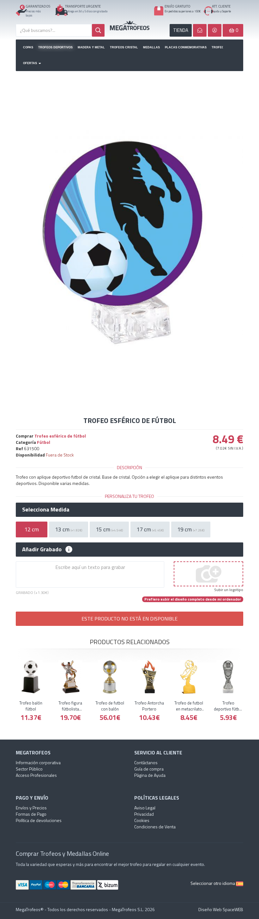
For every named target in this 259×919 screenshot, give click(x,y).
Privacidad (144, 814)
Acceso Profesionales (36, 775)
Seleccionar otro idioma (213, 883)
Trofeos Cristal (124, 47)
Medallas (151, 47)
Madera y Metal (91, 47)
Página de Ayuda (150, 775)
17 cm (150, 529)
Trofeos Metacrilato (217, 47)
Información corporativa (38, 762)
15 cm (109, 529)
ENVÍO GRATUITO (177, 6)
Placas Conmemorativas (186, 47)
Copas (28, 47)
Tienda (180, 30)
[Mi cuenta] (214, 30)
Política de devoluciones (39, 820)
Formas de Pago (31, 814)
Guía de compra (149, 768)
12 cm (31, 529)
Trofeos (129, 25)
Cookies (141, 820)
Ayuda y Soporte (221, 11)
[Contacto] (200, 30)
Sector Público (29, 768)
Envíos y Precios (31, 807)
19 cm (190, 529)
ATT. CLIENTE (221, 6)
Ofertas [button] (30, 63)
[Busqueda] (98, 30)
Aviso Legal (144, 807)
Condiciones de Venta (155, 826)
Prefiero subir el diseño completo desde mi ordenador (192, 599)
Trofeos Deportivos (55, 47)
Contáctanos (146, 762)
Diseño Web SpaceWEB (220, 909)
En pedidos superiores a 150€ (183, 11)
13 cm (68, 529)
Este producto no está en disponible (129, 618)
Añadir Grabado (42, 549)
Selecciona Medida (45, 509)
